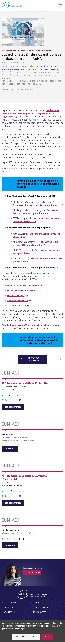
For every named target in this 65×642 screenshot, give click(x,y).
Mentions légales (40, 607)
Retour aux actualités (33, 359)
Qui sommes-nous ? (12, 602)
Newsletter (9, 612)
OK (48, 637)
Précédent (5, 359)
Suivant (60, 359)
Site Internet (13, 400)
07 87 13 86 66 (14, 491)
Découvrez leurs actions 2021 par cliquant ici (35, 243)
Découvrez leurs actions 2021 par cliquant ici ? (38, 204)
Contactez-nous (32, 572)
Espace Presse (10, 607)
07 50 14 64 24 (14, 539)
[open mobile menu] (60, 5)
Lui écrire (10, 449)
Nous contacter (13, 407)
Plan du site (37, 602)
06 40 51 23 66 (14, 395)
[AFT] (13, 8)
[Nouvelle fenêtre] (23, 45)
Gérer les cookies (27, 637)
